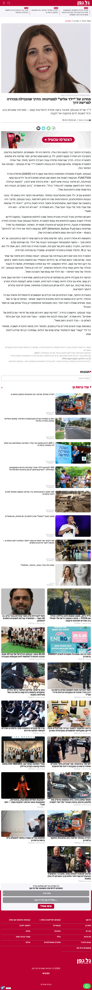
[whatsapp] (48, 128)
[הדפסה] (43, 128)
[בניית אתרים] (46, 974)
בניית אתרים (46, 984)
